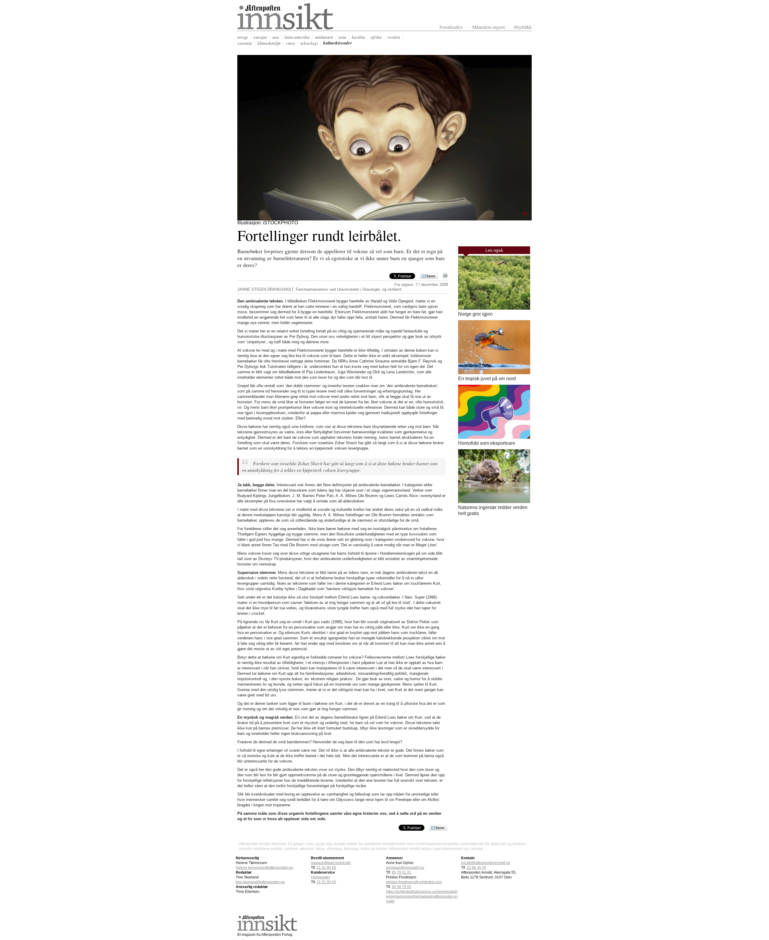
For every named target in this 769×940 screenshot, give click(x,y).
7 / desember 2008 (431, 284)
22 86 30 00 (476, 868)
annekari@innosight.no (405, 868)
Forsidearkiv (451, 27)
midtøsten (324, 37)
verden (393, 37)
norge (242, 37)
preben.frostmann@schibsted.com (414, 882)
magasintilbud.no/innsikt (331, 863)
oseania (244, 43)
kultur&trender (337, 43)
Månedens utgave (488, 27)
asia (342, 37)
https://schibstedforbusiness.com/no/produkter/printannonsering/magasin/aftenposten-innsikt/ (421, 896)
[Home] (285, 28)
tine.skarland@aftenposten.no (260, 882)
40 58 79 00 (401, 887)
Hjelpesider (320, 877)
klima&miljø (269, 43)
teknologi (309, 43)
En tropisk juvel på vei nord (487, 378)
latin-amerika (297, 37)
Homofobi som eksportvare (486, 443)
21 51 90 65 (326, 868)
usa (275, 37)
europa (260, 37)
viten (290, 43)
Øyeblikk (523, 27)
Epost (431, 276)
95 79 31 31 (401, 872)
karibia (358, 37)
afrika (376, 37)
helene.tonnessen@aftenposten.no (264, 868)
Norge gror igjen (475, 314)
